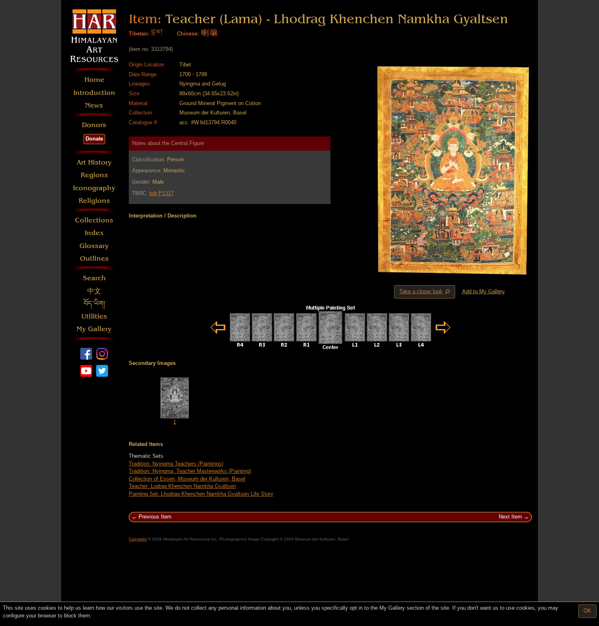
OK (587, 611)
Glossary (94, 246)
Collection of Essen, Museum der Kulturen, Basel (187, 479)
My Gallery (94, 329)
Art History (94, 162)
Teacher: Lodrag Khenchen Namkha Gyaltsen (182, 486)
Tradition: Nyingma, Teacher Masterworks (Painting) (190, 471)
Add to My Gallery (483, 291)
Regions (94, 175)
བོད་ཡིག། (94, 304)
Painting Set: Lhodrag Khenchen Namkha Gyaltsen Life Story (201, 494)
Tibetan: (139, 34)
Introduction (94, 93)
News (94, 105)
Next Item (510, 517)
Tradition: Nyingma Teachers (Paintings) (176, 464)
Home (94, 79)
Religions (94, 200)
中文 (94, 291)
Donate (94, 139)
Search (94, 278)
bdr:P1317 (162, 193)
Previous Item (155, 517)
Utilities (94, 316)
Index (94, 233)
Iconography (94, 188)
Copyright (138, 539)
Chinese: (188, 34)
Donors (94, 125)
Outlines (94, 258)
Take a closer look (425, 292)
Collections (94, 220)
